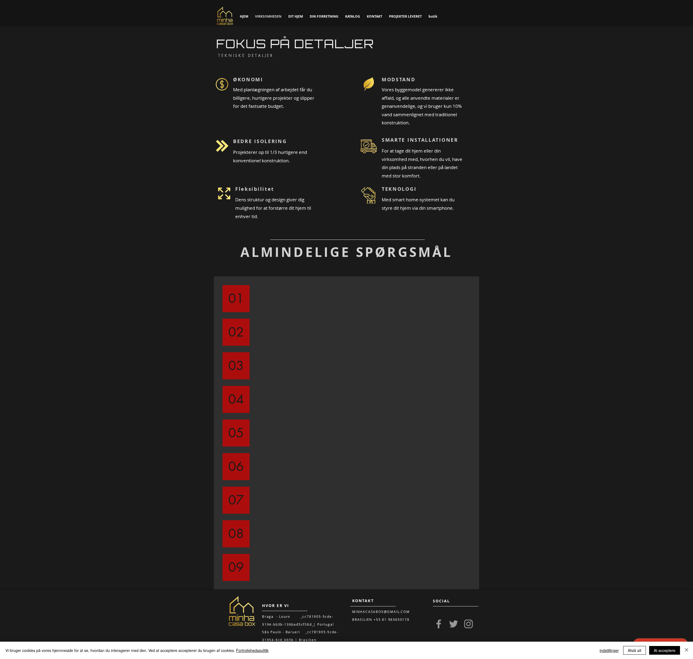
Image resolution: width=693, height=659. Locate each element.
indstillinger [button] (609, 650)
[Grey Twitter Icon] (453, 624)
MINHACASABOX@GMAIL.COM (381, 611)
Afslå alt (634, 650)
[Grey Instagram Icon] (468, 624)
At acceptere (664, 650)
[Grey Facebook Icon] (438, 624)
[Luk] (686, 650)
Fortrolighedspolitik (252, 650)
